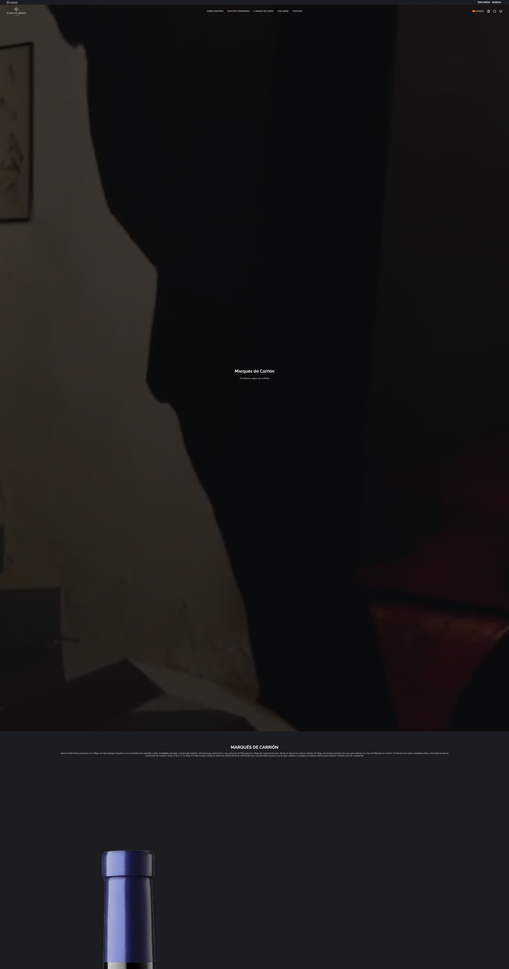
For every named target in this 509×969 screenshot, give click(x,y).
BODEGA (496, 2)
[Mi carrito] (501, 11)
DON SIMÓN (484, 2)
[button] (215, 11)
